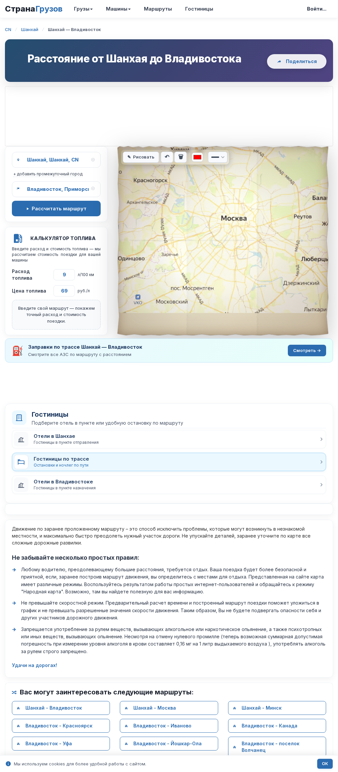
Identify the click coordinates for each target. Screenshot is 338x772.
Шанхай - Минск (262, 708)
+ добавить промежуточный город (48, 173)
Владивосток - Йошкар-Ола (167, 743)
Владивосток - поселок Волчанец (270, 747)
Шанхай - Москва (154, 708)
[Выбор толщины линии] (217, 157)
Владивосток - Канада (269, 725)
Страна (33, 9)
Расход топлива (22, 274)
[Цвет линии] (197, 157)
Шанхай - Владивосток (53, 708)
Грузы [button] (81, 9)
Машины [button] (116, 9)
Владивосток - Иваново (162, 725)
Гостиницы (199, 9)
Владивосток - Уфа (48, 743)
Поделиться (301, 61)
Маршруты (158, 9)
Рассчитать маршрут (59, 208)
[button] (169, 439)
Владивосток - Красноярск (58, 725)
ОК (325, 763)
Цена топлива (29, 291)
